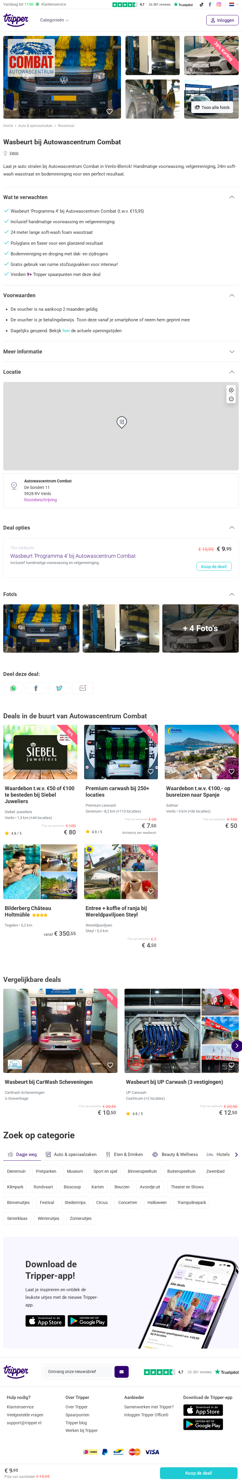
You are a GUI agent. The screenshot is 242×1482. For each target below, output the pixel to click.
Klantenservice (20, 1407)
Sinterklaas (17, 1218)
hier (66, 330)
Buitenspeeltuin (181, 1171)
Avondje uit (150, 1187)
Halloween (157, 1202)
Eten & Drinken (128, 1154)
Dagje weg (26, 1154)
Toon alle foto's (215, 107)
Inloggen (225, 20)
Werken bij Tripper (82, 1430)
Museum (75, 1171)
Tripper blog (76, 1422)
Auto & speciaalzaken (35, 126)
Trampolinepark (191, 1202)
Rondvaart (43, 1187)
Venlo (14, 153)
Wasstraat (66, 126)
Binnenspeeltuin (142, 1171)
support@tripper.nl (24, 1422)
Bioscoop (72, 1187)
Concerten (127, 1202)
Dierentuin (16, 1171)
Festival (47, 1202)
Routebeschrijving (40, 499)
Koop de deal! (198, 1473)
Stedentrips (75, 1202)
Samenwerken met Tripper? (149, 1407)
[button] (110, 112)
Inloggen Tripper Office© (146, 1414)
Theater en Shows (187, 1187)
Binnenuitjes (18, 1202)
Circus (102, 1202)
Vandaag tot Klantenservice (34, 4)
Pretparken (46, 1171)
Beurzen (122, 1187)
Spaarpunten (77, 1414)
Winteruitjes (48, 1218)
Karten (97, 1187)
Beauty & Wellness (180, 1154)
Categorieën (52, 20)
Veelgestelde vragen (25, 1414)
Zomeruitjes (80, 1218)
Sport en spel (105, 1171)
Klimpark (15, 1187)
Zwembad (215, 1171)
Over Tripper (77, 1407)
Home (8, 126)
